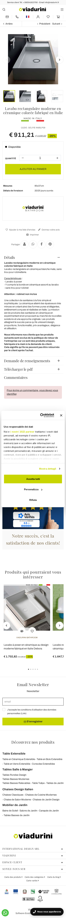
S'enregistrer (34, 721)
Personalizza (31, 489)
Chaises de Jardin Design (46, 799)
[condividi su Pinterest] (50, 244)
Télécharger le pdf (18, 369)
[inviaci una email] (7, 17)
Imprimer (34, 235)
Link (23, 713)
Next (59, 60)
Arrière (8, 23)
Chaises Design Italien (17, 789)
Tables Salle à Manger (17, 769)
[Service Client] (17, 17)
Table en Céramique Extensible (18, 759)
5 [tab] (40, 671)
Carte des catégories (34, 877)
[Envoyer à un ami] (25, 244)
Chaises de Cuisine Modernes (41, 794)
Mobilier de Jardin (14, 805)
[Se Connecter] (38, 17)
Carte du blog (53, 877)
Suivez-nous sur (13, 869)
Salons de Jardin (28, 810)
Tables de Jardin (55, 783)
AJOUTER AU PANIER (33, 169)
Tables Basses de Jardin (16, 815)
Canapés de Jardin (49, 810)
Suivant (56, 23)
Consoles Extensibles (43, 764)
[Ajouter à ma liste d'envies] (32, 631)
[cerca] (3, 9)
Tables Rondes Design (14, 775)
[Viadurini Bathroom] (33, 208)
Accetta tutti (33, 478)
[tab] (33, 257)
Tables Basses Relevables (16, 783)
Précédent (44, 23)
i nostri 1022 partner (22, 431)
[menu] (62, 9)
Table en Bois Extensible (49, 759)
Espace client (12, 862)
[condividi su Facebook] (41, 244)
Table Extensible (13, 753)
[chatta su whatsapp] (5, 912)
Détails (9, 257)
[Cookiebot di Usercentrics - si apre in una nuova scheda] (41, 415)
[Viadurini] (32, 9)
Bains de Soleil (10, 810)
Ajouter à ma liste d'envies (22, 230)
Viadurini (9, 855)
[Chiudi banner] (61, 415)
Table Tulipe (38, 783)
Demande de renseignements (27, 360)
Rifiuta (33, 499)
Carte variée (32, 881)
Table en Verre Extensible (17, 764)
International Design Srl (20, 848)
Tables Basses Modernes (15, 779)
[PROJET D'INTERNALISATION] (20, 891)
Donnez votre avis (50, 230)
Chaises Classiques (12, 794)
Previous (6, 60)
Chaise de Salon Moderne (17, 799)
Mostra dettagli (47, 468)
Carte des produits (12, 877)
